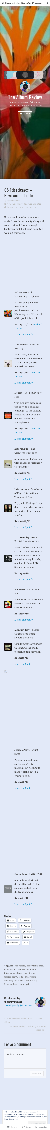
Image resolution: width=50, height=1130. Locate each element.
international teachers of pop (19, 973)
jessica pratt (10, 976)
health (33, 969)
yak (27, 984)
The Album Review (25, 96)
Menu (26, 113)
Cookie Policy (14, 1119)
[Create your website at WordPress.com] (25, 3)
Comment (36, 1073)
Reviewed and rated (32, 204)
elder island (10, 969)
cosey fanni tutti (35, 965)
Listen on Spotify (23, 334)
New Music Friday (15, 204)
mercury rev (10, 980)
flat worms (23, 969)
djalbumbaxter (13, 200)
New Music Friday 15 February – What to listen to (25, 1028)
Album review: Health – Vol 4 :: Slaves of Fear (23, 1020)
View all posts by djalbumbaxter (18, 1005)
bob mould (20, 965)
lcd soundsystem (27, 976)
